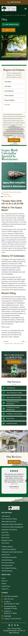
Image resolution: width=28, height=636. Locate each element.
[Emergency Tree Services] (3, 413)
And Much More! (11, 423)
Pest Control (10, 418)
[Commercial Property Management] (3, 408)
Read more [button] (14, 484)
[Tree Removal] (3, 388)
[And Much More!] (3, 423)
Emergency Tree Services (14, 414)
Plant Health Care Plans (13, 397)
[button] (25, 8)
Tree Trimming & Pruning (14, 392)
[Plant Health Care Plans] (3, 397)
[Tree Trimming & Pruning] (3, 392)
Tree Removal (10, 388)
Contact (4, 593)
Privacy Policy (9, 135)
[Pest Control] (3, 418)
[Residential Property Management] (3, 403)
